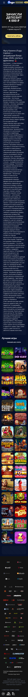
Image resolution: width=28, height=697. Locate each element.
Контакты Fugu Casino (14, 674)
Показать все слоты (14, 342)
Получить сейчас (14, 36)
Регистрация (19, 2)
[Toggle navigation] (4, 2)
